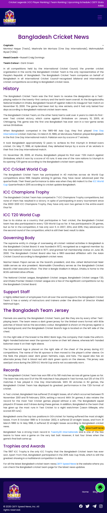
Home (85, 491)
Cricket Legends (17, 2)
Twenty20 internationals (64, 432)
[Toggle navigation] (100, 17)
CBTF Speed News (66, 463)
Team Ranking (58, 2)
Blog (95, 491)
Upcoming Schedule (79, 2)
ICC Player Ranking (38, 2)
